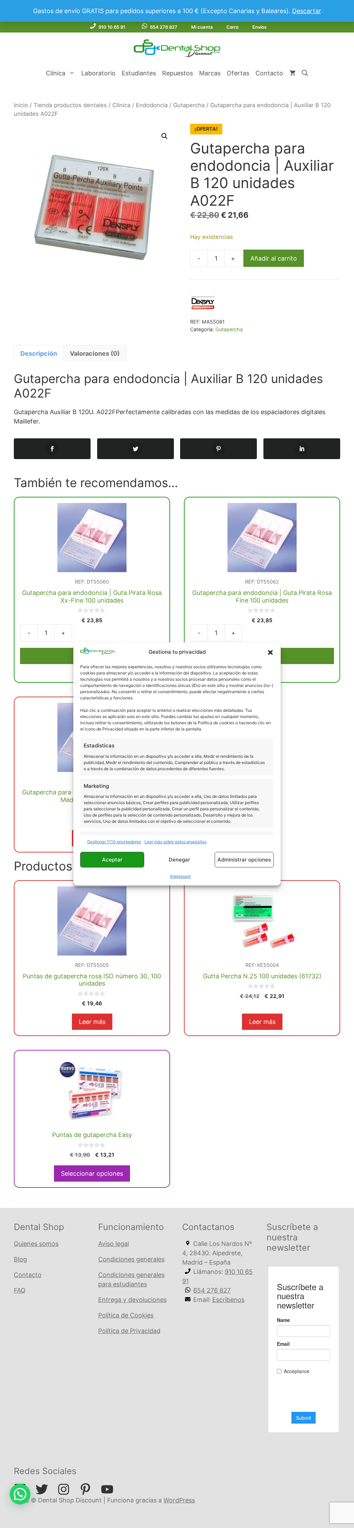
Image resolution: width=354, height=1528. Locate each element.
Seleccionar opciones (92, 1173)
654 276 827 (163, 27)
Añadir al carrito (273, 258)
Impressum (180, 876)
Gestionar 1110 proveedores (114, 842)
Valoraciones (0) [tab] (95, 353)
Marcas (210, 73)
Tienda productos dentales (70, 105)
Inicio (21, 105)
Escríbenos (228, 1299)
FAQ (20, 1290)
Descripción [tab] (38, 353)
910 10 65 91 (112, 27)
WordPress (179, 1500)
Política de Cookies (125, 1315)
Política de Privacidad (129, 1330)
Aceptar (112, 859)
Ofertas (238, 73)
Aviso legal (113, 1243)
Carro (232, 27)
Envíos (259, 27)
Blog (20, 1259)
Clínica (55, 73)
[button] (270, 652)
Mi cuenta (202, 27)
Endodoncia (152, 105)
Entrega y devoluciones (132, 1299)
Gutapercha (189, 105)
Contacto (269, 73)
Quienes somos (36, 1243)
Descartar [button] (306, 11)
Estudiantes (139, 73)
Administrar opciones (244, 859)
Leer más (92, 1021)
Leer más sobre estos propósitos (175, 842)
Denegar (179, 859)
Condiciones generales (131, 1259)
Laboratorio (98, 73)
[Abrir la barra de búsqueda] (305, 73)
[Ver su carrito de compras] (292, 73)
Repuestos (177, 73)
